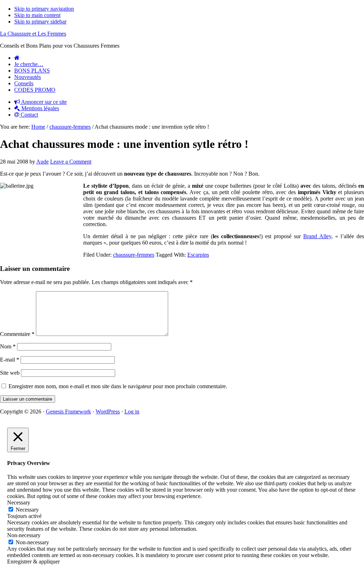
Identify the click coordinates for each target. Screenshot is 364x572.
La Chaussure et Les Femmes (33, 34)
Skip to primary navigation (44, 9)
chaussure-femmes (133, 255)
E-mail (9, 360)
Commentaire (17, 334)
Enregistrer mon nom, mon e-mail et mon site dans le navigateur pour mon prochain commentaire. (118, 386)
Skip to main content (37, 15)
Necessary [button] (18, 502)
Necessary (27, 510)
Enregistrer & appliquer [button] (33, 561)
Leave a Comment (70, 162)
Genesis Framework (68, 411)
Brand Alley (317, 236)
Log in (131, 411)
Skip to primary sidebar (40, 21)
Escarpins (198, 255)
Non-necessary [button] (24, 535)
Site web (10, 373)
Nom (8, 346)
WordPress (108, 411)
